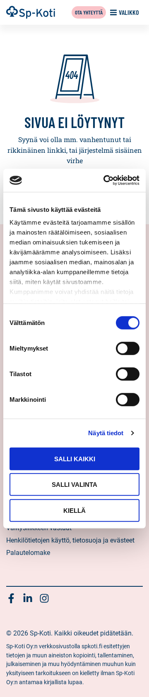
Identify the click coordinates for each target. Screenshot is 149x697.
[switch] (127, 348)
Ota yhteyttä (89, 12)
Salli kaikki (74, 458)
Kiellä (74, 510)
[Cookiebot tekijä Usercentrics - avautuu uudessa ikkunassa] (105, 180)
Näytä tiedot (105, 432)
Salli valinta (74, 484)
